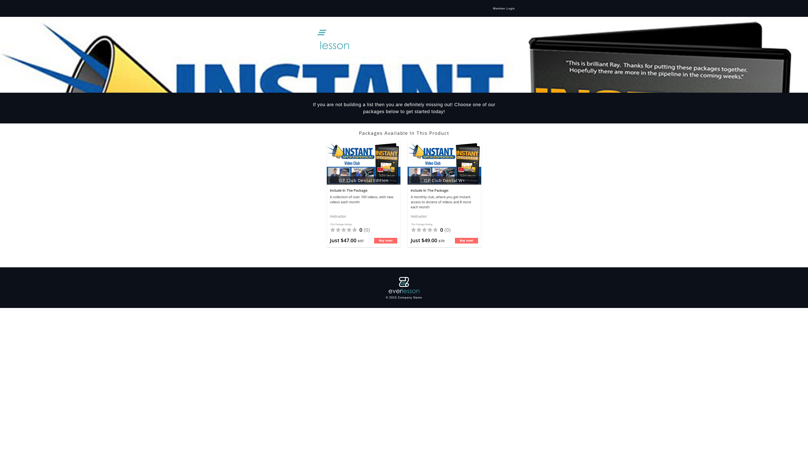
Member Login (504, 8)
